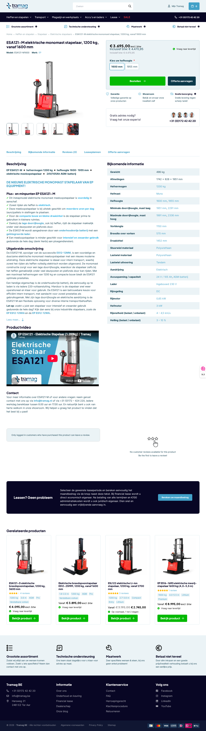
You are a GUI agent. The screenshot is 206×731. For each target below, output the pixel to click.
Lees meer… (13, 319)
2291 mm (173, 208)
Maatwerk (113, 656)
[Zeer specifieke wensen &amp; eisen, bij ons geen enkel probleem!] (145, 26)
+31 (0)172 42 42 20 (189, 17)
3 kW (159, 305)
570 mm (161, 233)
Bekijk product (71, 618)
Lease (113, 17)
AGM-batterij (180, 276)
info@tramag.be (21, 695)
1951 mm (161, 208)
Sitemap (112, 725)
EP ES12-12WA (41, 312)
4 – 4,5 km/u (163, 312)
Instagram (167, 695)
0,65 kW (161, 298)
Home (9, 34)
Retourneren (113, 711)
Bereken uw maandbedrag (175, 497)
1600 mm (161, 200)
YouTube (166, 706)
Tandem (160, 262)
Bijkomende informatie (41, 152)
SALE (127, 17)
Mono (159, 193)
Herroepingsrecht (116, 701)
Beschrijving (13, 152)
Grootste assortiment (22, 656)
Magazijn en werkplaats (65, 17)
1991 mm (161, 215)
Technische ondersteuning (75, 656)
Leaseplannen (92, 152)
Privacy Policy (96, 725)
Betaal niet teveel (168, 656)
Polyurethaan (163, 247)
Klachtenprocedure (117, 706)
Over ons (61, 690)
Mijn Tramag (178, 6)
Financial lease (64, 701)
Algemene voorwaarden (72, 725)
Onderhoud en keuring (69, 695)
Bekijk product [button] (22, 618)
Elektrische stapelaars (61, 34)
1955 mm (173, 200)
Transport (40, 17)
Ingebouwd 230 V (166, 284)
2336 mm (173, 215)
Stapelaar (42, 34)
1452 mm (161, 240)
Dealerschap (63, 706)
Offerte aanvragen (182, 81)
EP (40, 52)
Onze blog (62, 711)
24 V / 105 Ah (164, 276)
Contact (110, 690)
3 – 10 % (161, 320)
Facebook (167, 690)
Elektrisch (162, 269)
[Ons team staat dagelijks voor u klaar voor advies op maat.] (99, 26)
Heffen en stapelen (17, 17)
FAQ (108, 695)
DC (158, 291)
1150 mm (161, 226)
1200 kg (161, 186)
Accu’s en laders (94, 17)
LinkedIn (166, 701)
